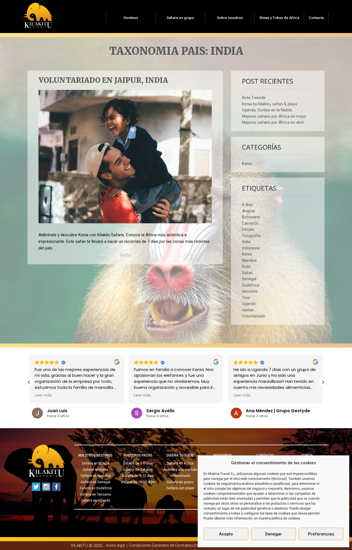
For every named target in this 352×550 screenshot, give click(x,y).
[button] (323, 382)
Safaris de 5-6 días (138, 463)
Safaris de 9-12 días (138, 476)
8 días (247, 204)
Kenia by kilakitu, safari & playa (269, 103)
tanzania (249, 291)
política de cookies (285, 518)
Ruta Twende (254, 97)
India (246, 241)
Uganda (248, 303)
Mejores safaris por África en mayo (274, 116)
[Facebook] (56, 486)
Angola (248, 210)
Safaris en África (180, 463)
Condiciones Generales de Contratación (163, 545)
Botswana (251, 217)
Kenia (247, 163)
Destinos (130, 18)
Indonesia (251, 248)
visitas (248, 309)
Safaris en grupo (180, 18)
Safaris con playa (180, 488)
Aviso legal (115, 545)
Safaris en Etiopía (95, 463)
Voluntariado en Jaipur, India (103, 80)
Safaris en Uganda (95, 500)
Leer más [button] (43, 395)
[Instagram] (46, 486)
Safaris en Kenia (95, 470)
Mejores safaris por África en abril (273, 122)
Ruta (246, 266)
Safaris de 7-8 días (138, 470)
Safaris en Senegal (95, 482)
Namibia (249, 260)
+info (125, 255)
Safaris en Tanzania (95, 494)
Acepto (226, 534)
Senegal (249, 278)
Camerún (250, 223)
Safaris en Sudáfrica (95, 488)
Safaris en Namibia (96, 476)
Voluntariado (253, 316)
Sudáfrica (250, 285)
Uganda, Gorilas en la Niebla (267, 110)
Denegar (273, 534)
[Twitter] (36, 486)
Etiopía (248, 229)
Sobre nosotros (230, 18)
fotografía (251, 235)
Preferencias (321, 534)
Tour (246, 297)
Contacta (316, 18)
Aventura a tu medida (180, 470)
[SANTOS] (37, 13)
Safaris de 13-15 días (138, 482)
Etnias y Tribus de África (279, 18)
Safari (247, 272)
